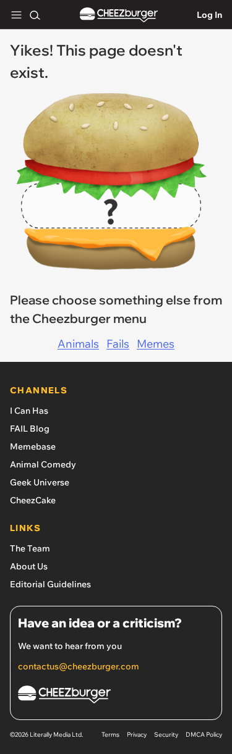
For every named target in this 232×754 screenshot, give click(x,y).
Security (166, 735)
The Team (30, 548)
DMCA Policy (204, 735)
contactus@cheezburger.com (78, 666)
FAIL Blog (29, 428)
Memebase (33, 446)
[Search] (34, 14)
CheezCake (33, 500)
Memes (155, 344)
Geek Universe (39, 482)
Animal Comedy (43, 464)
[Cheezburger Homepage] (119, 15)
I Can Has (29, 410)
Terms (110, 735)
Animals (78, 344)
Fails (117, 344)
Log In (209, 14)
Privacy (137, 735)
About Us (29, 566)
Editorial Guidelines (50, 584)
